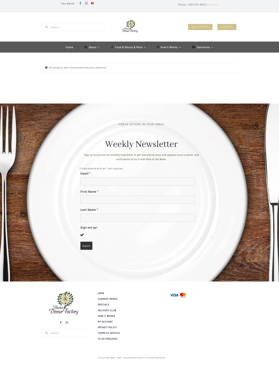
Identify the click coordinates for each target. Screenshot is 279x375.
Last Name (89, 209)
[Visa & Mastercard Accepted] (177, 292)
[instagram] (86, 3)
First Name (89, 191)
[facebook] (80, 3)
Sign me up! (89, 227)
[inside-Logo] (63, 292)
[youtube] (92, 3)
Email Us (212, 4)
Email (85, 173)
